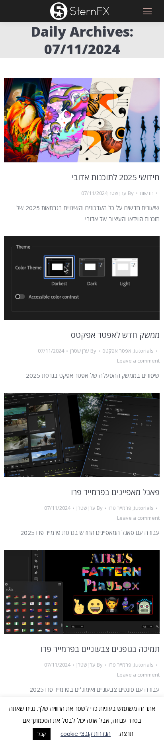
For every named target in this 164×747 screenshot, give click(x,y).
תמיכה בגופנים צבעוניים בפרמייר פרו (100, 649)
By (120, 193)
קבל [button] (41, 733)
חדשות (147, 193)
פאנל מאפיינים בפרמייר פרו (115, 492)
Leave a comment (138, 360)
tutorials (144, 350)
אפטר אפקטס (116, 350)
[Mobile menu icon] (147, 11)
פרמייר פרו (120, 507)
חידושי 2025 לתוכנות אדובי (116, 177)
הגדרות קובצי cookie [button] (86, 733)
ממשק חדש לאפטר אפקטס (115, 335)
